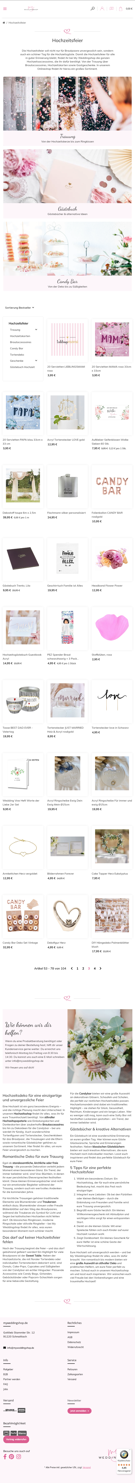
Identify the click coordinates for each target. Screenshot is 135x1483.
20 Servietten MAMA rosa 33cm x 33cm (111, 368)
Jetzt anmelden (78, 1410)
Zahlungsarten (75, 1374)
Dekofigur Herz (56, 942)
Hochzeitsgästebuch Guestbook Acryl (22, 656)
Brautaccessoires (20, 342)
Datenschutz (74, 1342)
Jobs (5, 1389)
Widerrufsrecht (76, 1347)
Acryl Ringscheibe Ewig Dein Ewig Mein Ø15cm (64, 802)
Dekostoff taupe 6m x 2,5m (19, 512)
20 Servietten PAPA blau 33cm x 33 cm (23, 441)
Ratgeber (8, 1369)
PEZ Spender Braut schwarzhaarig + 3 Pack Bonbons (62, 657)
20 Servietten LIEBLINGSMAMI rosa (66, 368)
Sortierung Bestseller (18, 307)
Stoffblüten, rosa (102, 654)
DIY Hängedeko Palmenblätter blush (110, 944)
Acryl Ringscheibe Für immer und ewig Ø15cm (112, 802)
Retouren (72, 1369)
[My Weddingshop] (31, 9)
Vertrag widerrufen (16, 1439)
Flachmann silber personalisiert (66, 512)
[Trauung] (67, 111)
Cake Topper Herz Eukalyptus (110, 873)
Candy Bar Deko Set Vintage (20, 942)
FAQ (5, 1384)
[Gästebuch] (67, 183)
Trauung (15, 329)
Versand (72, 1379)
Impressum (73, 1332)
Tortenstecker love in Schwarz (110, 727)
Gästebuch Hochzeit (22, 367)
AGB (70, 1337)
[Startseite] (4, 23)
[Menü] (130, 1451)
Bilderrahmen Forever (60, 873)
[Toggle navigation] (5, 9)
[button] (92, 9)
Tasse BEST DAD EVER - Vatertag (18, 729)
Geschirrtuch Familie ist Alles (65, 585)
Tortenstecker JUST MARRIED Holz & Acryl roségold (65, 729)
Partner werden (11, 1379)
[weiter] (100, 968)
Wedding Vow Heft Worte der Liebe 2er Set (21, 802)
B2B (5, 1374)
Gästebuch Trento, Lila (16, 585)
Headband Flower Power (107, 585)
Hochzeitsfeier (18, 323)
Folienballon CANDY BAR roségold (107, 514)
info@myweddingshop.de (20, 1347)
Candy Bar (16, 348)
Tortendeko (17, 354)
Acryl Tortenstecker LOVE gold (66, 439)
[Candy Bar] (67, 256)
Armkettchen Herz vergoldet (20, 873)
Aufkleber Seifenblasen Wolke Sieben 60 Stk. (110, 441)
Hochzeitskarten (20, 336)
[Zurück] (72, 968)
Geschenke (16, 360)
